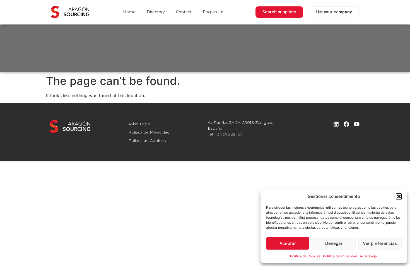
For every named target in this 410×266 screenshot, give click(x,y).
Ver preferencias (380, 243)
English (210, 11)
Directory (156, 11)
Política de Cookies (305, 256)
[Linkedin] (336, 124)
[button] (399, 196)
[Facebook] (346, 124)
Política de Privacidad (340, 256)
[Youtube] (356, 124)
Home (129, 11)
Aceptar (287, 243)
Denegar (334, 243)
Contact (184, 11)
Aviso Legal (369, 256)
